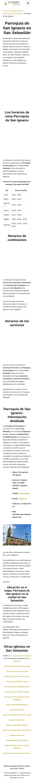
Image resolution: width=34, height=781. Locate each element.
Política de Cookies (24, 766)
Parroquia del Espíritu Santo (17, 681)
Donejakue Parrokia (17, 735)
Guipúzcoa (23, 499)
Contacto (21, 768)
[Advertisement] (17, 90)
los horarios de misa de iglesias (20, 656)
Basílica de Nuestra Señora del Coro (17, 753)
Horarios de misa (9, 11)
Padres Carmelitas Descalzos (17, 705)
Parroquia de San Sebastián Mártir (17, 687)
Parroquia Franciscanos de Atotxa (17, 676)
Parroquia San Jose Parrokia (17, 671)
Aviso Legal (13, 768)
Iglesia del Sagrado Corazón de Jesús (17, 715)
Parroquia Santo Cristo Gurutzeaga (17, 666)
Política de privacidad (10, 766)
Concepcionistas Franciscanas (17, 740)
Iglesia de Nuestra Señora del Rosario (17, 730)
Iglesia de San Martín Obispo (17, 725)
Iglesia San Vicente (17, 710)
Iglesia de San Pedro (17, 720)
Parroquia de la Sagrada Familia (17, 692)
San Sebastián (17, 13)
